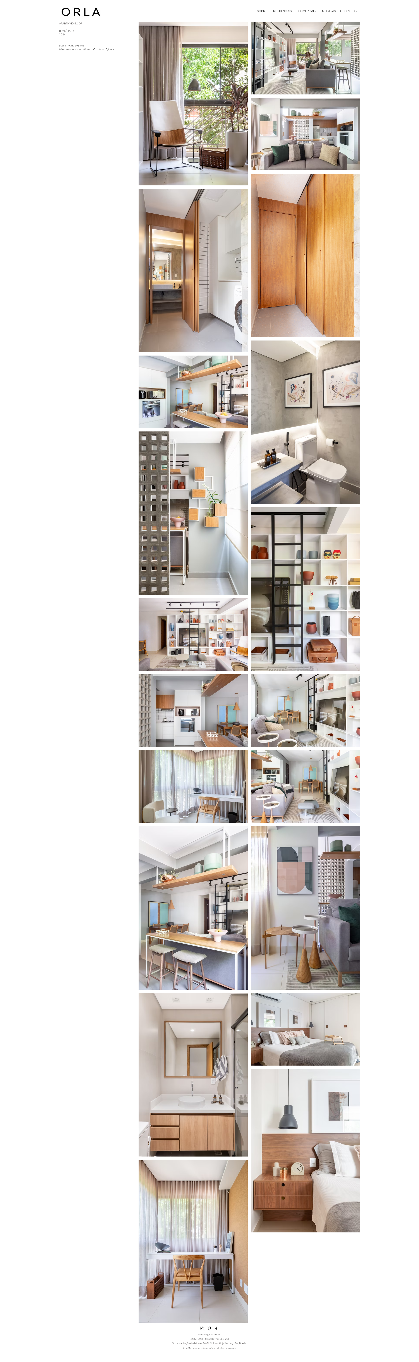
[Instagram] (202, 1328)
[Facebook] (216, 1328)
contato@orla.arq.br (209, 1334)
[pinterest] (209, 1328)
